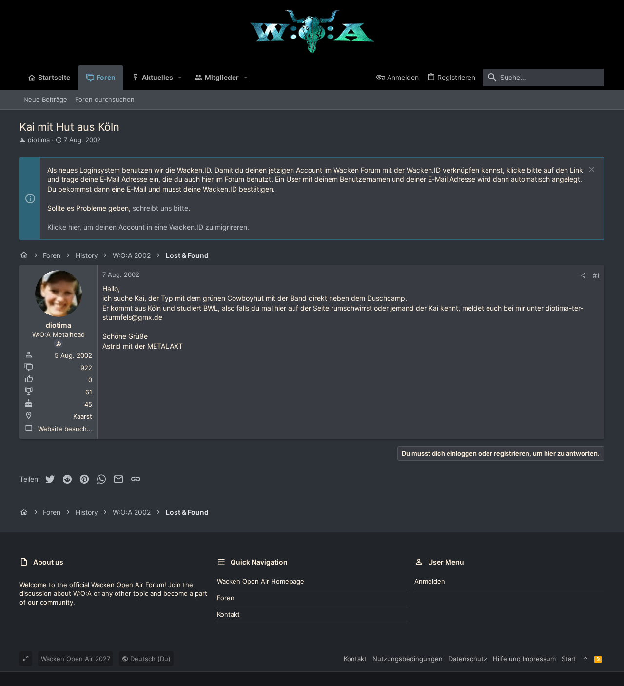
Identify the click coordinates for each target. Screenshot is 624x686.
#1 (596, 275)
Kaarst (82, 416)
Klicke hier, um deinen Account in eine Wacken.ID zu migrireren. (148, 227)
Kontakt (228, 614)
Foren (225, 598)
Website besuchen (66, 428)
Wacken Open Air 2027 (75, 659)
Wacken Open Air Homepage (260, 581)
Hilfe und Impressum (524, 659)
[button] (180, 77)
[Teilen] (582, 275)
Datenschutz (467, 659)
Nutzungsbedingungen (407, 659)
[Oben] (585, 658)
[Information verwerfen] (590, 170)
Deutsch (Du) (149, 659)
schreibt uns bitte (160, 208)
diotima (39, 140)
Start (569, 659)
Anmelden (429, 581)
